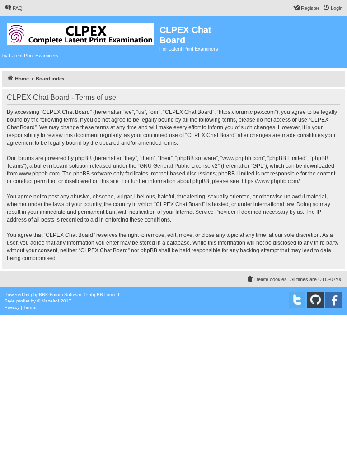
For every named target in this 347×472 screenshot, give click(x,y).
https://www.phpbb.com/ (271, 181)
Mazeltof (50, 300)
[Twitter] (297, 300)
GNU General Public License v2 (179, 166)
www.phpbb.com (39, 173)
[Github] (315, 300)
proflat (22, 300)
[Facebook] (333, 300)
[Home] (80, 32)
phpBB (38, 294)
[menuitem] (14, 8)
